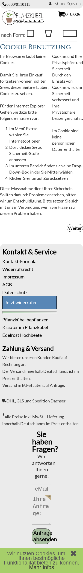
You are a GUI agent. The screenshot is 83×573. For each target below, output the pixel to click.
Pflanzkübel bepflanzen (25, 319)
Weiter (75, 228)
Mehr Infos (41, 567)
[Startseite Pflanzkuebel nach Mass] (23, 23)
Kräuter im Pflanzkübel (25, 327)
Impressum (13, 276)
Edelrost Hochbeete (22, 335)
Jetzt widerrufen (21, 302)
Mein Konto (67, 4)
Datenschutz (14, 292)
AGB (7, 284)
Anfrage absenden (42, 536)
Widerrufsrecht (17, 269)
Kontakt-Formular (20, 261)
